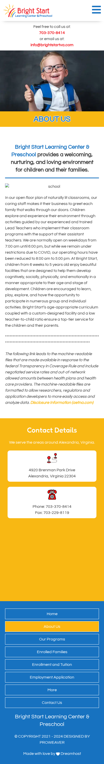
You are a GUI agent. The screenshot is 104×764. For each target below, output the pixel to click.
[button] (96, 10)
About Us (52, 626)
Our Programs (52, 639)
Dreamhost (70, 754)
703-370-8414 (52, 33)
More (52, 690)
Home (52, 614)
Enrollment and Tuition (52, 665)
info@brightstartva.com (52, 45)
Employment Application (52, 677)
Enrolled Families (52, 652)
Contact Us (52, 703)
